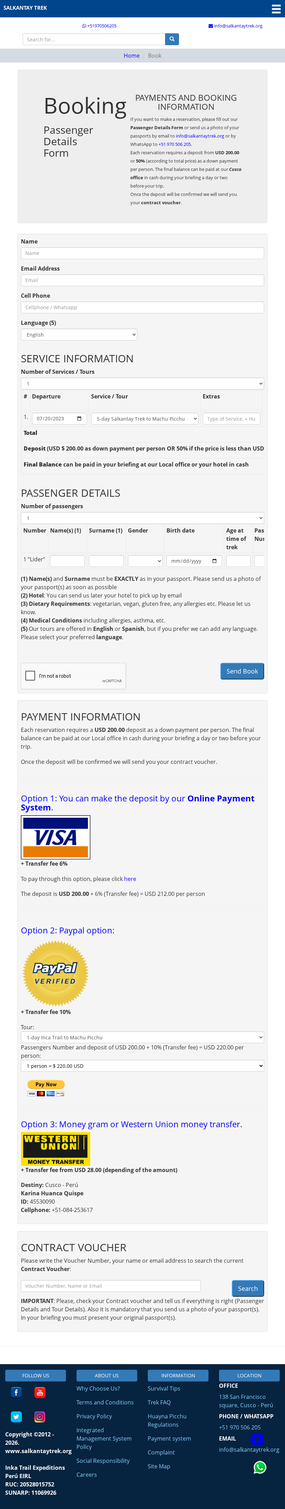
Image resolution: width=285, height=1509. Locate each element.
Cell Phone (35, 295)
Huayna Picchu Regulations (167, 1420)
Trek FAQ (159, 1402)
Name (29, 241)
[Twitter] (16, 1417)
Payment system (169, 1438)
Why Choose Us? (98, 1388)
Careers (86, 1474)
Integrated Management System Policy (104, 1438)
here (130, 879)
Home (132, 55)
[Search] (172, 39)
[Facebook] (16, 1392)
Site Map (159, 1466)
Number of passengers (52, 506)
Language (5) (38, 323)
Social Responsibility (103, 1461)
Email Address (40, 268)
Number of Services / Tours (58, 372)
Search (248, 1288)
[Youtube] (40, 1392)
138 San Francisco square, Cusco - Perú (246, 1401)
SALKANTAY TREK (25, 7)
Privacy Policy (94, 1416)
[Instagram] (40, 1417)
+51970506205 (101, 26)
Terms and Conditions (105, 1402)
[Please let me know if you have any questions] (261, 1482)
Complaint (161, 1452)
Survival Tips (164, 1388)
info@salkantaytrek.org (237, 26)
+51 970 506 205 (174, 144)
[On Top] (257, 1440)
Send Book (242, 671)
